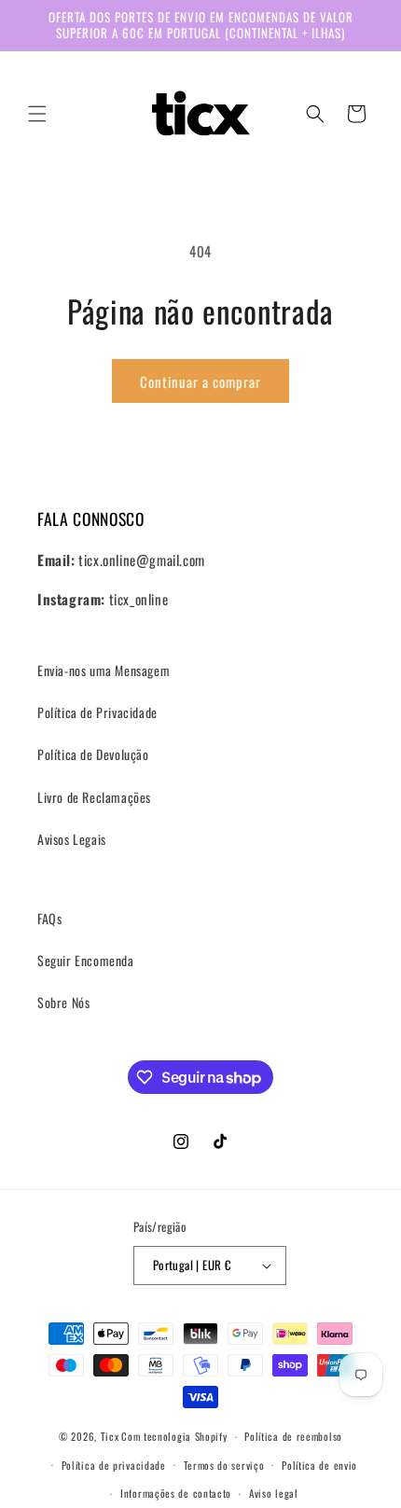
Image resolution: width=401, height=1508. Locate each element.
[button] (37, 113)
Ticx (110, 1436)
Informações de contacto (175, 1493)
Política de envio (319, 1465)
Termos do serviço (224, 1465)
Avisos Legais (71, 839)
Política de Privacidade (97, 712)
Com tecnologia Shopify (174, 1436)
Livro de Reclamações (94, 797)
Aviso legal (273, 1493)
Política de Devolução (93, 754)
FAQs (49, 918)
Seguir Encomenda (85, 960)
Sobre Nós (63, 1002)
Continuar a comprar (200, 381)
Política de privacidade (114, 1465)
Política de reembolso (293, 1436)
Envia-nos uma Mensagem (103, 670)
